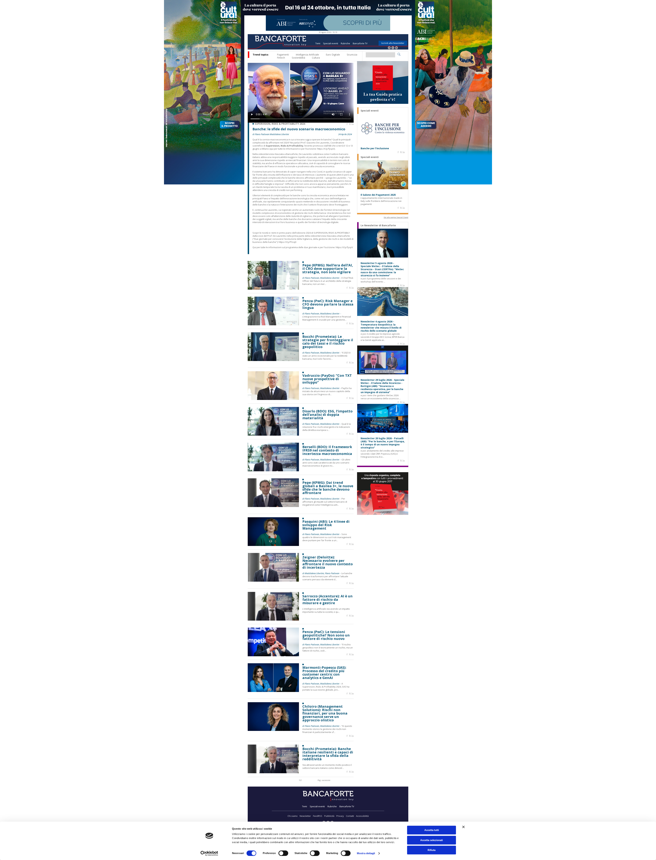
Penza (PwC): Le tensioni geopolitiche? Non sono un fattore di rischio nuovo (326, 635)
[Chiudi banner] (463, 827)
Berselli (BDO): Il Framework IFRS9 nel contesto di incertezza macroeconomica (327, 450)
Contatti (350, 815)
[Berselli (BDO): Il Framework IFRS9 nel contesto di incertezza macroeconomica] (273, 470)
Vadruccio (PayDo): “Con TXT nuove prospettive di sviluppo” (327, 379)
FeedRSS (317, 815)
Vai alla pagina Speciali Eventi (396, 217)
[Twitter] (392, 48)
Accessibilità (362, 815)
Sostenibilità (298, 57)
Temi (317, 43)
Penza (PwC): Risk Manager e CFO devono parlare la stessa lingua (327, 304)
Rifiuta (431, 850)
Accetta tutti (431, 830)
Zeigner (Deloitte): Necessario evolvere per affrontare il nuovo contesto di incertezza (327, 562)
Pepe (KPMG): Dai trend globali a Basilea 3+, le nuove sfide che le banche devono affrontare (327, 488)
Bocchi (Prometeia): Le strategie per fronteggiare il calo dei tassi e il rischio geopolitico (327, 342)
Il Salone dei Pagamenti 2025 (378, 194)
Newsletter (305, 815)
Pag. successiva (324, 780)
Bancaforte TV (360, 43)
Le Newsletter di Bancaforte (378, 225)
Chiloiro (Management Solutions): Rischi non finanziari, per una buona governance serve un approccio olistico (324, 713)
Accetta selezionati (431, 840)
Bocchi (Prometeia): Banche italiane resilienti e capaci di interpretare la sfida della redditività (327, 754)
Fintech (281, 57)
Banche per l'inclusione (375, 148)
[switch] (283, 853)
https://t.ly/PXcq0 (287, 242)
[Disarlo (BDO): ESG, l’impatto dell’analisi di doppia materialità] (273, 434)
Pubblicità (329, 815)
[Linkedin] (353, 124)
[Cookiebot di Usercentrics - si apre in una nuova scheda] (209, 853)
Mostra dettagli (366, 853)
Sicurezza (352, 54)
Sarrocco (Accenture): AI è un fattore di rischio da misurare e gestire (327, 599)
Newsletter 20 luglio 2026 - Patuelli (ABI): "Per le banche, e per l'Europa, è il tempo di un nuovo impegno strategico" (383, 443)
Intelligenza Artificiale (307, 54)
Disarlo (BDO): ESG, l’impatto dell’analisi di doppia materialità (327, 415)
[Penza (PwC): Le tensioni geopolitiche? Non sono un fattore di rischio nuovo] (273, 655)
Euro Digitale (333, 54)
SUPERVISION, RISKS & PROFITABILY (332, 232)
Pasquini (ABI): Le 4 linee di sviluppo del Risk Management (326, 525)
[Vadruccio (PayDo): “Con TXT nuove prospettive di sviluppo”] (273, 399)
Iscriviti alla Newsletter (392, 43)
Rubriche (345, 43)
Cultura (316, 57)
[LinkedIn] (396, 48)
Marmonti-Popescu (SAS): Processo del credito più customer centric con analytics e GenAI (324, 672)
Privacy (340, 815)
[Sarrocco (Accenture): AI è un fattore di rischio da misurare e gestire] (273, 619)
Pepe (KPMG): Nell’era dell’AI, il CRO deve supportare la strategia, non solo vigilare (327, 268)
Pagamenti (283, 54)
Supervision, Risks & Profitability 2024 (280, 123)
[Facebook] (389, 48)
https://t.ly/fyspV (325, 148)
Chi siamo (293, 815)
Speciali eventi (330, 43)
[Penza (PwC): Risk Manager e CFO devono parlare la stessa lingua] (273, 324)
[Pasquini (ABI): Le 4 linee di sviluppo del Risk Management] (273, 545)
